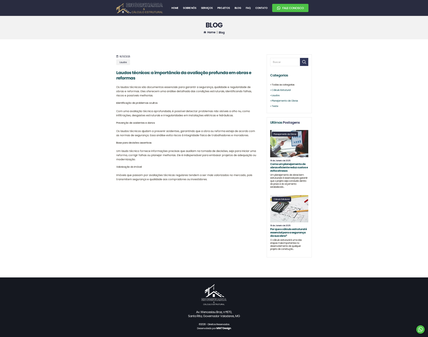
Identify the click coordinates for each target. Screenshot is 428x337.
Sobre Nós (189, 8)
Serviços (207, 8)
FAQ (248, 8)
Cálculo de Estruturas (139, 8)
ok (304, 62)
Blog (238, 8)
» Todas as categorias (282, 84)
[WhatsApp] (420, 329)
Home (174, 8)
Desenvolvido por (214, 328)
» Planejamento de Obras (284, 100)
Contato (261, 8)
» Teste (274, 106)
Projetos (223, 8)
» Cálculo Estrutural (280, 90)
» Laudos (275, 95)
